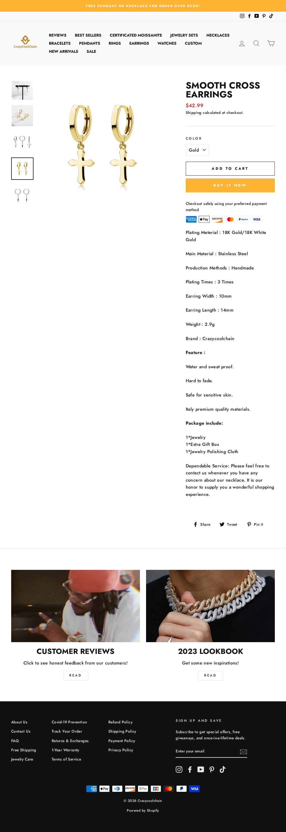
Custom (193, 43)
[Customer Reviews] (75, 606)
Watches (167, 43)
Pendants (89, 43)
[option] (143, 6)
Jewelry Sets (184, 35)
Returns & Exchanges (70, 740)
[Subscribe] (243, 751)
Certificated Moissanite (136, 35)
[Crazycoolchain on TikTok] (222, 769)
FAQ (15, 740)
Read (75, 675)
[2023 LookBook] (210, 606)
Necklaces (218, 35)
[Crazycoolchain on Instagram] (179, 769)
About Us (19, 722)
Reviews (57, 35)
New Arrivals (63, 51)
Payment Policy (121, 740)
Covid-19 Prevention (69, 722)
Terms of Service (66, 759)
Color (194, 138)
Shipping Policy (122, 731)
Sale (91, 51)
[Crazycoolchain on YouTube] (200, 769)
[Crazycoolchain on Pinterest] (211, 769)
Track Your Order (67, 731)
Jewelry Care (22, 759)
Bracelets (60, 43)
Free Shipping (23, 750)
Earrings (139, 43)
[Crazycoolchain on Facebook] (190, 769)
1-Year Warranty (65, 750)
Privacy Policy (120, 750)
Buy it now (230, 185)
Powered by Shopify (143, 810)
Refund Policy (120, 722)
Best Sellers (88, 35)
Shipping (194, 112)
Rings (115, 43)
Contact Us (20, 731)
